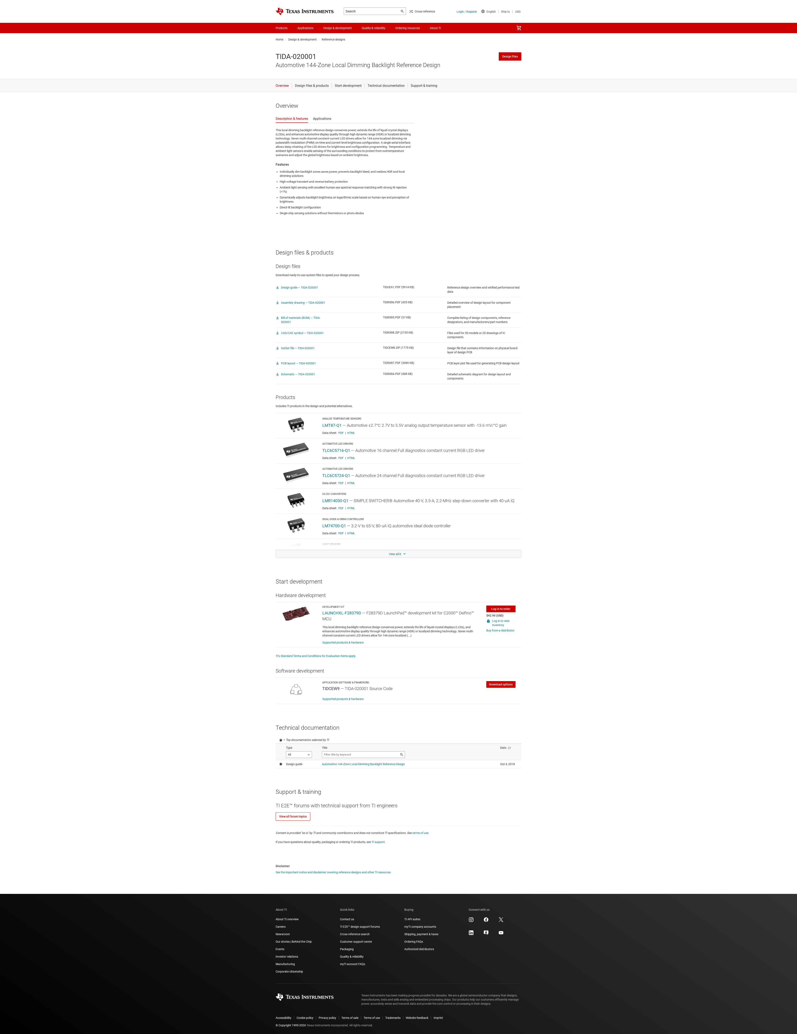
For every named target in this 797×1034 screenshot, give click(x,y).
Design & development (302, 39)
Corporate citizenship (289, 971)
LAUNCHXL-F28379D (341, 613)
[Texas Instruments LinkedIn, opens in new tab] (471, 934)
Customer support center (356, 941)
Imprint (438, 1017)
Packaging (347, 949)
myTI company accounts (420, 926)
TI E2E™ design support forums (360, 926)
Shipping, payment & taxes (421, 934)
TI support (378, 842)
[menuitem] (518, 28)
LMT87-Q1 (332, 425)
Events (280, 949)
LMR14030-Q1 (335, 500)
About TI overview (287, 919)
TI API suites (412, 919)
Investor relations (287, 956)
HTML (351, 432)
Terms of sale (349, 1017)
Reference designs (333, 39)
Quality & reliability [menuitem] (373, 28)
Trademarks (393, 1017)
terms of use (420, 833)
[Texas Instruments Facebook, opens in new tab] (486, 921)
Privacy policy (327, 1017)
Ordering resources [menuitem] (407, 28)
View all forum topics (293, 816)
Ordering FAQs (413, 941)
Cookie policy (305, 1017)
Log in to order (500, 609)
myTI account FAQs (352, 964)
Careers (281, 926)
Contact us (347, 919)
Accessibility (283, 1017)
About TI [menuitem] (435, 28)
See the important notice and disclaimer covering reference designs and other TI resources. (333, 872)
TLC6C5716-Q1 (336, 450)
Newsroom (283, 934)
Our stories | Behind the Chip (294, 941)
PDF (341, 432)
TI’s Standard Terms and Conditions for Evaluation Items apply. (316, 656)
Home (279, 39)
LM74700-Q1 (334, 525)
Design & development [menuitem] (337, 28)
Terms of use (372, 1017)
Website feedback (417, 1017)
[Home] (305, 11)
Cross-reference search (355, 934)
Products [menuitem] (281, 28)
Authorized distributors (419, 949)
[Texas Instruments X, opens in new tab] (501, 921)
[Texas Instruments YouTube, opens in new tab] (501, 934)
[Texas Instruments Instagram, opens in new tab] (471, 921)
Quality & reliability (352, 956)
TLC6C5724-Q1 (336, 475)
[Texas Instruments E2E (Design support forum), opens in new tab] (486, 934)
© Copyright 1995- (291, 1025)
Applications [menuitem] (305, 28)
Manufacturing (285, 964)
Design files (510, 56)
